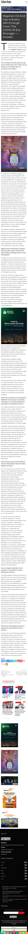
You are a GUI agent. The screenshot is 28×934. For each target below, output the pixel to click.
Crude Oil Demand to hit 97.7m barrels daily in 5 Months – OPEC (21, 673)
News (2, 865)
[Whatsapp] (15, 661)
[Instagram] (18, 661)
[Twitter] (5, 661)
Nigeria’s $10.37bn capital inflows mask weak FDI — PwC (14, 896)
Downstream (4, 867)
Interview (6, 687)
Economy (3, 876)
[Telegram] (13, 661)
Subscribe (21, 912)
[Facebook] (2, 661)
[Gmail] (23, 661)
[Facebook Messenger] (10, 661)
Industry (2, 862)
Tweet (3, 664)
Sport (2, 878)
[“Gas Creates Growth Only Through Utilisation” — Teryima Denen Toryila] (20, 689)
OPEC (2, 870)
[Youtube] (21, 661)
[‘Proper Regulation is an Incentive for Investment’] (7, 689)
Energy (2, 873)
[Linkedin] (7, 661)
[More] (7, 664)
